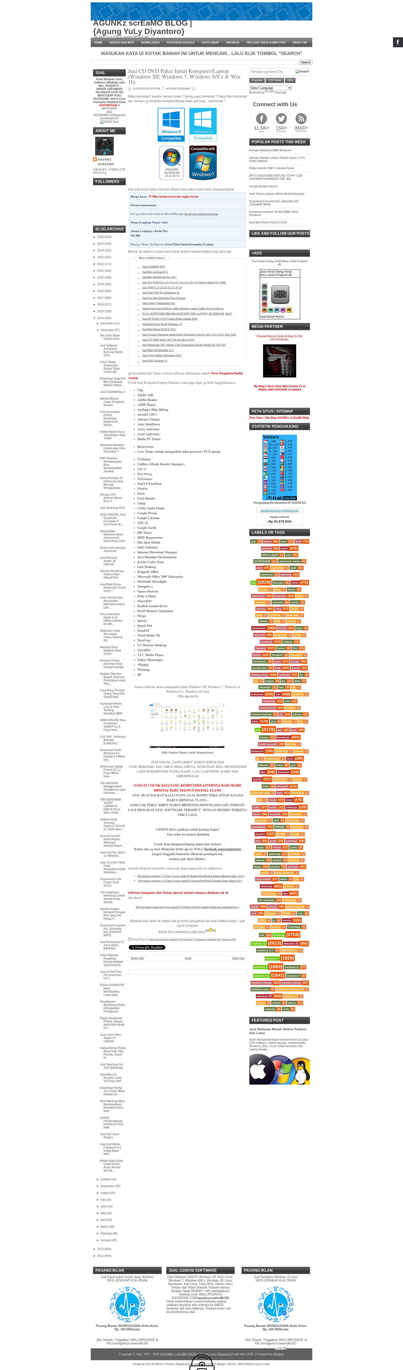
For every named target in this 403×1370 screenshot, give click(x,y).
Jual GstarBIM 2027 (153, 266)
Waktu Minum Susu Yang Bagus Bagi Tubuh (112, 435)
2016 (100, 304)
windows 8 (201, 939)
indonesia (257, 694)
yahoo (292, 1002)
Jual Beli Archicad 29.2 (155, 272)
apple (284, 548)
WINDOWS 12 (289, 950)
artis (288, 555)
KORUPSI (282, 751)
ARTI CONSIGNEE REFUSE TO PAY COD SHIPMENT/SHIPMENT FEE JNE (275, 177)
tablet (283, 879)
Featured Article (181, 42)
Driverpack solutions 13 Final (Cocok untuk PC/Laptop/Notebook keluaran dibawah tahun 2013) (190, 876)
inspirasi (298, 694)
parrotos (261, 820)
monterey (298, 792)
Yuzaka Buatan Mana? (263, 186)
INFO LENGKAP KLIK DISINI (127, 1280)
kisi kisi (291, 744)
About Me (299, 42)
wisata (261, 1002)
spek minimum (284, 872)
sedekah (294, 854)
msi (259, 799)
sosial (264, 872)
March (105, 1226)
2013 (100, 1249)
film (295, 648)
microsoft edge (260, 792)
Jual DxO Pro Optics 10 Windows (112, 854)
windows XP (229, 939)
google (295, 661)
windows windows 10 (290, 989)
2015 (100, 311)
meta (266, 786)
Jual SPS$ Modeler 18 (154, 360)
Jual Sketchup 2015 (112, 508)
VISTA (262, 920)
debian (263, 621)
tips (285, 893)
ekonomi (259, 635)
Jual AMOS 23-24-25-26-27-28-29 (162, 287)
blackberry (258, 596)
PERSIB (279, 826)
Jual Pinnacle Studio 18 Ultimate (108, 561)
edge (299, 628)
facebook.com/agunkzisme (201, 214)
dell (277, 621)
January (106, 1240)
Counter (257, 80)
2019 (100, 284)
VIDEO (287, 913)
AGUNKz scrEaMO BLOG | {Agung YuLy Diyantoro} (142, 27)
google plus (259, 668)
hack (278, 668)
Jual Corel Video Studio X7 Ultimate (110, 1038)
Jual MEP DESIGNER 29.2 (158, 350)
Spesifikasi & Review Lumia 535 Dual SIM (111, 1078)
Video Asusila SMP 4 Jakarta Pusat (271, 168)
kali (280, 730)
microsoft (282, 786)
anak (298, 541)
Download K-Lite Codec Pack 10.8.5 (110, 882)
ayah (293, 567)
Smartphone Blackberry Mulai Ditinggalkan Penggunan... (112, 1006)
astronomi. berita (289, 561)
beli (151, 939)
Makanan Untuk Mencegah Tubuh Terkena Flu (111, 635)
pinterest (297, 826)
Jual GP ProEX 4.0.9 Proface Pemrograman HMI (169, 318)
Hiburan (232, 42)
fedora (281, 648)
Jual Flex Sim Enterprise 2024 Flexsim (163, 298)
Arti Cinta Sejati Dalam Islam (110, 337)
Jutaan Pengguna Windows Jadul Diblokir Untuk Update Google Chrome (183, 308)
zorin (286, 1009)
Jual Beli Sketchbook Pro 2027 (159, 277)
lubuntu (263, 765)
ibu (283, 681)
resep (260, 847)
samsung (274, 854)
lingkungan (273, 758)
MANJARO (280, 779)
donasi (291, 621)
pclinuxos (293, 820)
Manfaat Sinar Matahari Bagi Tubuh (110, 650)
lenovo (299, 751)
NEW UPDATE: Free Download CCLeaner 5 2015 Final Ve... (113, 519)
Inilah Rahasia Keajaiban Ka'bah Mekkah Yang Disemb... (111, 960)
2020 (100, 277)
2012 (100, 1255)
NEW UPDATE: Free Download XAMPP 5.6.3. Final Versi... (113, 725)
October (106, 1179)
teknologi (266, 886)
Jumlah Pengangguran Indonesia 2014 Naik (111, 1122)
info (278, 694)
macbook (283, 772)
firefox (257, 655)
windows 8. (292, 967)
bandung (286, 574)
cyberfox (274, 615)
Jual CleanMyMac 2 (112, 392)
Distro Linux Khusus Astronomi (112, 549)
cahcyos (260, 602)
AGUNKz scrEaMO (106, 162)
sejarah (260, 860)
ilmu (281, 687)
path (276, 820)
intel (287, 701)
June (104, 1206)
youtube (270, 1009)
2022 (100, 264)
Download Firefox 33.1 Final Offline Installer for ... (112, 1091)
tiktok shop (269, 893)
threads (289, 886)
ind (293, 687)
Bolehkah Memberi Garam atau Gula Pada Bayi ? (112, 448)
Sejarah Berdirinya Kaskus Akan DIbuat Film (112, 574)
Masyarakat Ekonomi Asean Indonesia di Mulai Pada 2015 (112, 536)
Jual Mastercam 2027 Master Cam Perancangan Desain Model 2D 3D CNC (184, 344)
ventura (270, 913)
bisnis (291, 589)
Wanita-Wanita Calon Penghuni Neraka (112, 402)
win (262, 935)
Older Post (238, 958)
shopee (276, 860)
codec (294, 608)
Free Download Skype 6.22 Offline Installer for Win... (111, 619)
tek (297, 879)
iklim (297, 681)
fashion (287, 641)
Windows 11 (291, 943)
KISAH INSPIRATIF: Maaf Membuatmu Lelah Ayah (112, 990)
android (266, 548)
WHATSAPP (109, 108)
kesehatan (283, 737)
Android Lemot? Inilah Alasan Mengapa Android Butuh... (112, 840)
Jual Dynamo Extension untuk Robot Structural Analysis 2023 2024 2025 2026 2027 (189, 334)
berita (294, 582)
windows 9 (293, 975)
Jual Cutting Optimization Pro (158, 303)
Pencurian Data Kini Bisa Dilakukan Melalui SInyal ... (112, 382)
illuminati (265, 687)
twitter (255, 906)
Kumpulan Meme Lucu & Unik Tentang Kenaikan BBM (111, 708)
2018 (100, 291)
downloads (259, 628)
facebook (266, 641)
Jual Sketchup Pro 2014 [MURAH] (111, 1066)
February (107, 1233)
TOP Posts (274, 80)
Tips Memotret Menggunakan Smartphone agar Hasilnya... (113, 788)
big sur (263, 589)
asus (259, 567)
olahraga (291, 807)
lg (257, 758)
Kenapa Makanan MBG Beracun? (270, 150)
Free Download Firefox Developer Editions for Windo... (110, 418)
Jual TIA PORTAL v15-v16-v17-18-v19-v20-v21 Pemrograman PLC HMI (184, 282)
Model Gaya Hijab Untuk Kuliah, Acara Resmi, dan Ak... (111, 1165)
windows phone (291, 982)
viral (300, 913)
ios (281, 714)
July (103, 1199)
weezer (276, 926)
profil (273, 840)
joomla (287, 721)
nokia (256, 807)
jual (156, 939)
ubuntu (272, 906)
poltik (295, 834)
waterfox (259, 926)
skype (257, 866)
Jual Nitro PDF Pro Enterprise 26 (160, 292)
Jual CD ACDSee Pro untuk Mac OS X (111, 975)
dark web (293, 615)
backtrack (267, 574)
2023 (100, 257)
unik (254, 913)
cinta (278, 608)
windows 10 (175, 939)
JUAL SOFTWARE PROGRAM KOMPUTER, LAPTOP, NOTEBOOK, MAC (187, 313)
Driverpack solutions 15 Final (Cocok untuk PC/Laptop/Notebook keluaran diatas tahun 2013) (190, 880)
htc (256, 681)
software (293, 866)
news (289, 799)
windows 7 (189, 939)
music (272, 799)
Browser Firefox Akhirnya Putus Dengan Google (112, 664)
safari (293, 847)
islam (255, 721)
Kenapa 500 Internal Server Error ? (111, 498)
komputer (258, 751)
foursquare (260, 661)
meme (298, 779)
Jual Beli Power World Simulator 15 (162, 324)
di (109, 105)
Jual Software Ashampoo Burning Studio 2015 (111, 350)
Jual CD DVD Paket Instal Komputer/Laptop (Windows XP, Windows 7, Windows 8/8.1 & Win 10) (184, 76)
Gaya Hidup (210, 42)
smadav (275, 866)
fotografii (296, 655)
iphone (297, 714)
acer (253, 541)
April (104, 1220)
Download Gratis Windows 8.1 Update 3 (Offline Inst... (112, 754)
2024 (100, 250)
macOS (257, 779)
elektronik (280, 635)
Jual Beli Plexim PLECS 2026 (159, 329)
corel (259, 615)
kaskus (264, 737)
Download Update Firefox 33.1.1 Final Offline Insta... (111, 771)
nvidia (273, 807)
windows (163, 939)
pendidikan (258, 826)
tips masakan (266, 900)
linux (290, 758)
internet (290, 707)
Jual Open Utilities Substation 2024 (161, 355)
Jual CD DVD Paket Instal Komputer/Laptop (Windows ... (112, 867)
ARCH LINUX (270, 555)
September (108, 1186)
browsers (280, 596)
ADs (290, 80)
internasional (268, 707)
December (108, 323)
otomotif (275, 814)
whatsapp (294, 926)
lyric (293, 765)
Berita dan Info (122, 42)
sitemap (294, 860)
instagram (269, 701)
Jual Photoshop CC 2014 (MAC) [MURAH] (112, 945)
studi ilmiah (263, 879)
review (277, 847)
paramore (296, 814)
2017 (100, 297)
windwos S (291, 996)
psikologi (291, 840)
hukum (269, 681)
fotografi (277, 655)
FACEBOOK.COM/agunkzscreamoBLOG (109, 116)
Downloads (150, 42)
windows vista (260, 989)
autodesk (277, 567)
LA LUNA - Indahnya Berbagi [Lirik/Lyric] (113, 740)
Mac (263, 772)
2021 (100, 270)
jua (301, 721)
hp (301, 674)
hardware (284, 674)
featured (261, 648)
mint (279, 792)
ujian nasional (295, 906)
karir (294, 730)
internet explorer (261, 714)
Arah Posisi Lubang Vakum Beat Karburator (276, 193)
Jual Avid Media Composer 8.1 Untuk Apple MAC (111, 1149)
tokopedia (290, 900)
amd (283, 541)
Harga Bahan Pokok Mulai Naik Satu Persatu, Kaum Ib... (113, 1052)
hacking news (259, 674)
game (277, 661)
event (297, 635)
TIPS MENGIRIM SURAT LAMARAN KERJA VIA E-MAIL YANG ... (110, 806)
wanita (287, 920)
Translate (280, 92)
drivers (282, 628)
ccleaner (278, 602)
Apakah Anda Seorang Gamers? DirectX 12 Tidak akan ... (112, 824)
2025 (100, 243)
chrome (261, 608)
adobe (267, 541)
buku (300, 596)
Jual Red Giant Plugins (109, 1136)
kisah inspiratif (268, 744)
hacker (296, 668)
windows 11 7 (265, 950)
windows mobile (261, 982)
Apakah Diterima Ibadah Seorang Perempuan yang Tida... (112, 678)
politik (281, 834)
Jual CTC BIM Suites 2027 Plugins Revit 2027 (168, 339)
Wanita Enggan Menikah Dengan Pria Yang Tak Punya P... (112, 913)
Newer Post (137, 958)
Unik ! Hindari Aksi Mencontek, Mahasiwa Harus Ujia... (112, 602)
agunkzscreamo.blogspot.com (280, 510)
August (105, 1193)
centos (295, 602)
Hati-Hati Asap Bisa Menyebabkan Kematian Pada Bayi (112, 1106)
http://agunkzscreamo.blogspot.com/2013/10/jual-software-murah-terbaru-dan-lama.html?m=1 (187, 907)
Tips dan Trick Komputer (265, 42)
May (104, 1213)
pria (257, 840)
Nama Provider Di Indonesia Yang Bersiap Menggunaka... (111, 483)
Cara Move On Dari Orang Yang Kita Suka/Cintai (112, 694)
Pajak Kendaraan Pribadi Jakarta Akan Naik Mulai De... (112, 1023)
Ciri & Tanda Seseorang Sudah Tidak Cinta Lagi (110, 366)
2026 (100, 237)
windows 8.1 (214, 939)
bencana (278, 582)
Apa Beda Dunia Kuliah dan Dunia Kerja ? (113, 588)
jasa (273, 721)
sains (258, 854)
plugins (260, 834)
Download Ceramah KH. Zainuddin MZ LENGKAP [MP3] (113, 930)
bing (278, 589)
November (108, 330)
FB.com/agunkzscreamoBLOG (127, 1343)
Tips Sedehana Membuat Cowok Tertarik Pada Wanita (112, 897)
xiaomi (276, 1002)
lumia (279, 765)
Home (98, 42)
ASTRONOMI (262, 561)
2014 (100, 318)
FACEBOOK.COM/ (200, 1298)
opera (256, 814)
